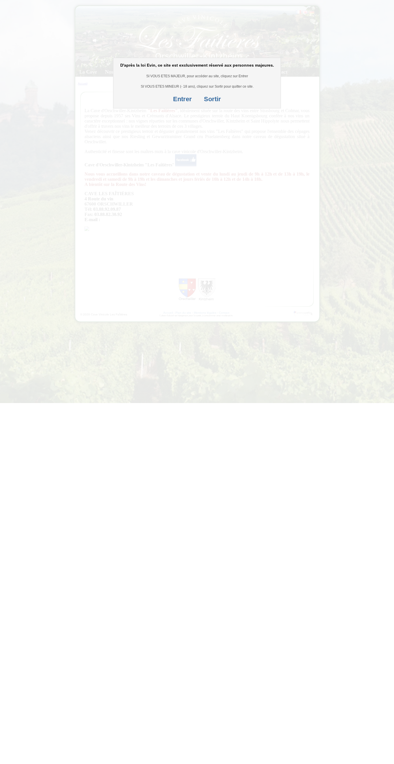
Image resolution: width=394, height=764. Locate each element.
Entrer (182, 99)
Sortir (212, 99)
